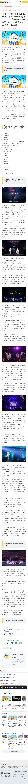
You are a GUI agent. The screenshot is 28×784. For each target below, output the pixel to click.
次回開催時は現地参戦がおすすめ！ (8, 680)
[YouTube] (6, 776)
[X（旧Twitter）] (2, 776)
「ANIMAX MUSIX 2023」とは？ (8, 674)
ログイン (25, 2)
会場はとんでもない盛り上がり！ (8, 677)
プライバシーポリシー (22, 774)
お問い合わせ (18, 771)
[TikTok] (9, 776)
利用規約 (14, 774)
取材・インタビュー (8, 648)
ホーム (2, 5)
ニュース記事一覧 (21, 733)
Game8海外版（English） (22, 778)
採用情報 (25, 771)
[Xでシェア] (7, 643)
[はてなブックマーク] (20, 643)
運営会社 (14, 778)
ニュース (8, 5)
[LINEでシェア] (16, 643)
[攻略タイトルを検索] (20, 2)
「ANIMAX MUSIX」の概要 (6, 683)
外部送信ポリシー (16, 776)
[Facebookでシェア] (12, 643)
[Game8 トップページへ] (5, 2)
